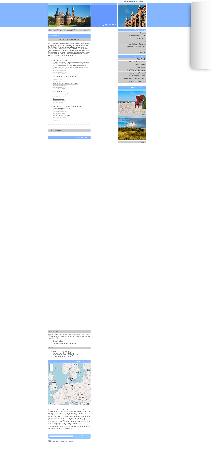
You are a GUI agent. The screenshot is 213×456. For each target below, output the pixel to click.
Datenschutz (133, 1)
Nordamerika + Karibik (137, 36)
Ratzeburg (61, 351)
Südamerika (141, 38)
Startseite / (52, 30)
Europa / (60, 30)
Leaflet (76, 404)
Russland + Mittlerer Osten (136, 47)
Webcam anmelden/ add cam (135, 78)
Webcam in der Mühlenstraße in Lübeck (65, 84)
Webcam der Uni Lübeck (61, 60)
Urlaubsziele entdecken (137, 62)
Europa (143, 33)
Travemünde (57, 130)
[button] (71, 380)
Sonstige (142, 52)
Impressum (126, 1)
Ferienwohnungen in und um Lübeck (64, 343)
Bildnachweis (141, 1)
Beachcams (141, 67)
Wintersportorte (140, 65)
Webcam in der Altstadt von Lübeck (64, 76)
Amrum (143, 142)
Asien (143, 41)
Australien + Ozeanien (137, 44)
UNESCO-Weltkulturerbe (136, 70)
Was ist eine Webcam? (137, 73)
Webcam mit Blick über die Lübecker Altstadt (67, 106)
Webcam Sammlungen (137, 81)
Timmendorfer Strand (65, 355)
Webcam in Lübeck (59, 91)
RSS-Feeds (141, 59)
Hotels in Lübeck (58, 341)
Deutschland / (68, 30)
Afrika (143, 49)
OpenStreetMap (82, 404)
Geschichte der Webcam (136, 76)
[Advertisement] (202, 35)
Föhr (144, 115)
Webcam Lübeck (58, 99)
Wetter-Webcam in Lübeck (61, 115)
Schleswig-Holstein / (81, 30)
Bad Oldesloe (62, 353)
